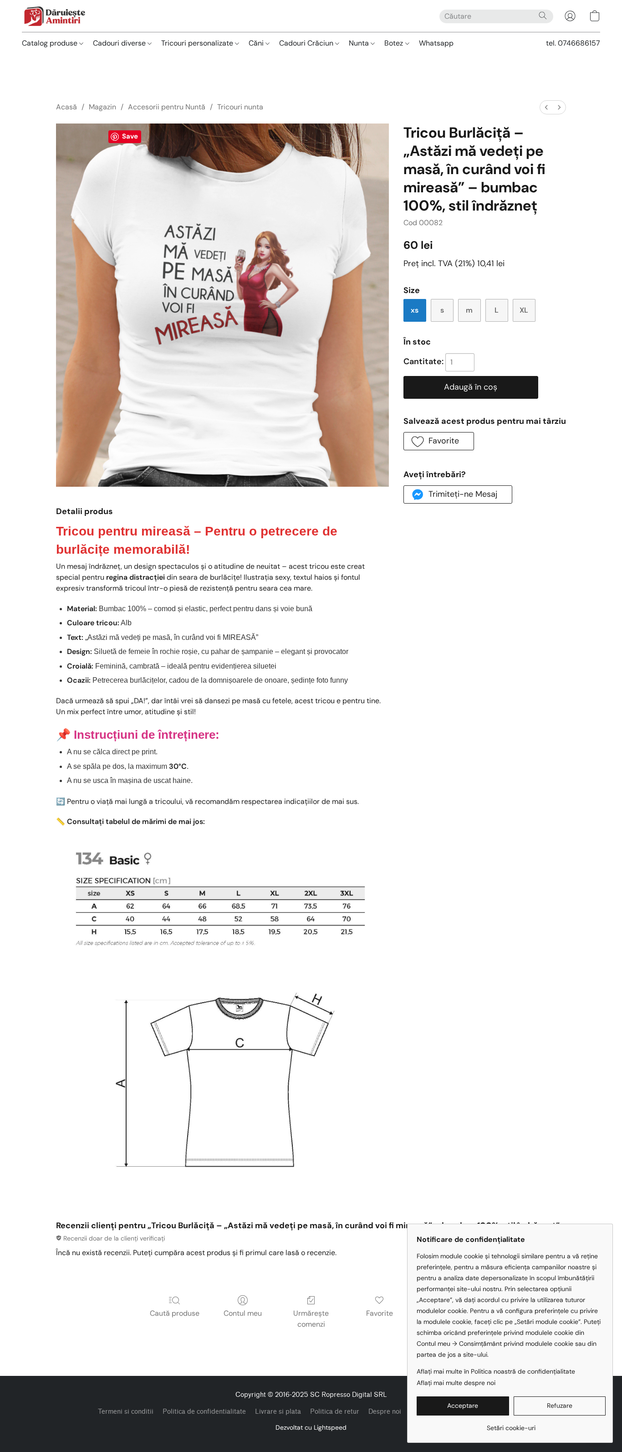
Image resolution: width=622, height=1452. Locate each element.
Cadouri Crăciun (307, 43)
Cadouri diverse (120, 43)
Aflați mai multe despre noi (456, 1383)
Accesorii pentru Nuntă (166, 107)
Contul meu (243, 1313)
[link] (511, 1424)
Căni (257, 43)
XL (524, 310)
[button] (54, 16)
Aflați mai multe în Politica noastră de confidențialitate (496, 1371)
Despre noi (384, 1412)
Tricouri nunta (240, 107)
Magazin (102, 107)
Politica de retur (334, 1412)
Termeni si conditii (125, 1412)
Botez (394, 43)
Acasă (66, 107)
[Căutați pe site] (543, 15)
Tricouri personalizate (198, 43)
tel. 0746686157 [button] (573, 43)
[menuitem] (546, 107)
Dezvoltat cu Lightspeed (311, 1427)
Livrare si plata (278, 1412)
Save (130, 136)
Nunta (360, 43)
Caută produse (174, 1313)
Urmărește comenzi (311, 1318)
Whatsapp (436, 43)
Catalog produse (50, 43)
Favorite (379, 1313)
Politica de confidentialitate (204, 1412)
